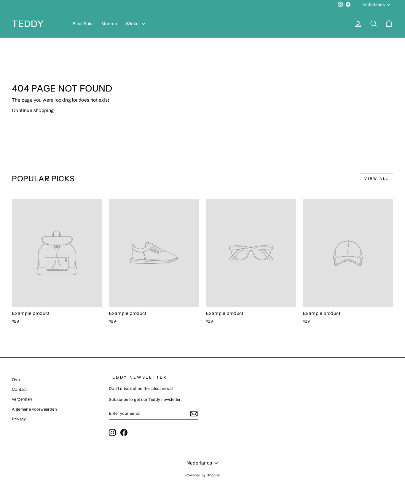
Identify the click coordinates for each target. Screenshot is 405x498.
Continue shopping (33, 110)
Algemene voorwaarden (34, 409)
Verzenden (22, 399)
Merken (109, 23)
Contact (19, 389)
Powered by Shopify (202, 475)
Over (16, 379)
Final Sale (83, 23)
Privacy (19, 419)
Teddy (28, 23)
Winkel (133, 23)
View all (376, 179)
